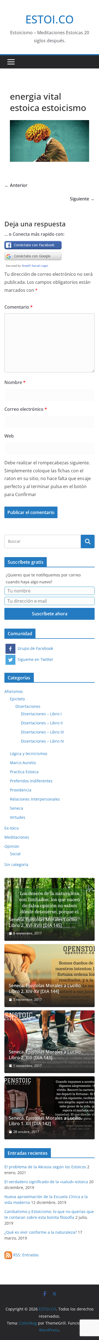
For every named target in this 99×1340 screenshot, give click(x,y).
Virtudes (17, 817)
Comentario (18, 307)
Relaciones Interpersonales (35, 799)
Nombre (15, 382)
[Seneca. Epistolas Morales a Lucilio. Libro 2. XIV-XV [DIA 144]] (49, 975)
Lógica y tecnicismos (28, 753)
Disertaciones (27, 706)
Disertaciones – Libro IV (42, 741)
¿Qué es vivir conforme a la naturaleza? (40, 1232)
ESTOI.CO (49, 19)
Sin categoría (16, 864)
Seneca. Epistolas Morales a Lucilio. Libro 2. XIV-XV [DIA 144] (45, 988)
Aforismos (13, 691)
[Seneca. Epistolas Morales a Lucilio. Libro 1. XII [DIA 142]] (49, 1107)
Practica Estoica (24, 771)
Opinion (11, 846)
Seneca (16, 808)
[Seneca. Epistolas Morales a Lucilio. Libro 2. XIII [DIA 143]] (49, 1041)
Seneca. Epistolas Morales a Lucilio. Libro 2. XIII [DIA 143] (45, 1055)
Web (9, 436)
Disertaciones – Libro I (41, 713)
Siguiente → (82, 199)
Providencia (20, 790)
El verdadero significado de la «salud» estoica (46, 1181)
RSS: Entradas (25, 1254)
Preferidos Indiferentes (31, 780)
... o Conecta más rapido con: (34, 234)
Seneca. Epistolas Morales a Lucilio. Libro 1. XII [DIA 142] (45, 1121)
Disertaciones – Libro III (42, 732)
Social (15, 853)
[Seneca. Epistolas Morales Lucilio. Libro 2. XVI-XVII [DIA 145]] (49, 909)
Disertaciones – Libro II (42, 722)
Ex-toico (11, 828)
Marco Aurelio (23, 762)
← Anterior (16, 185)
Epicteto (17, 698)
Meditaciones (16, 837)
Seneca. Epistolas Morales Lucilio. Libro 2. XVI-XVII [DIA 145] (43, 922)
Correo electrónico (25, 409)
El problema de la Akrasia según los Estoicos (45, 1166)
